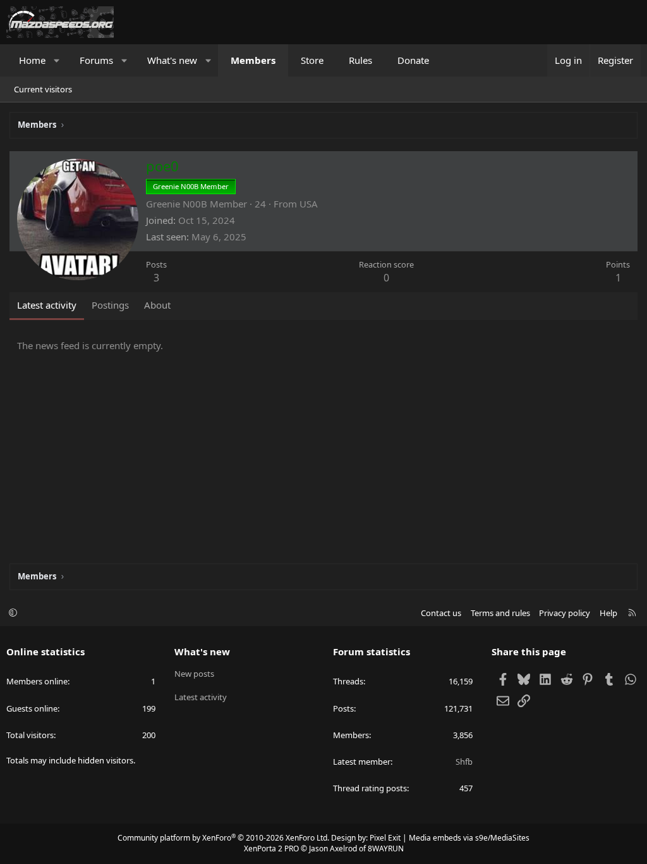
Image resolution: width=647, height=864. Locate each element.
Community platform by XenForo (223, 837)
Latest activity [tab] (46, 305)
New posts (194, 673)
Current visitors (43, 89)
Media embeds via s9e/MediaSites (469, 837)
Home (32, 60)
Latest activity (200, 697)
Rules (360, 60)
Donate (413, 60)
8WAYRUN (386, 848)
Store (312, 60)
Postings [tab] (110, 305)
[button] (57, 60)
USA (308, 203)
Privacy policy (564, 613)
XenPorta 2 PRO (271, 848)
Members (253, 60)
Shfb (464, 761)
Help (608, 613)
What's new (172, 60)
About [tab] (157, 305)
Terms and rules (500, 613)
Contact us (441, 613)
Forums (96, 60)
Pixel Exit (385, 837)
